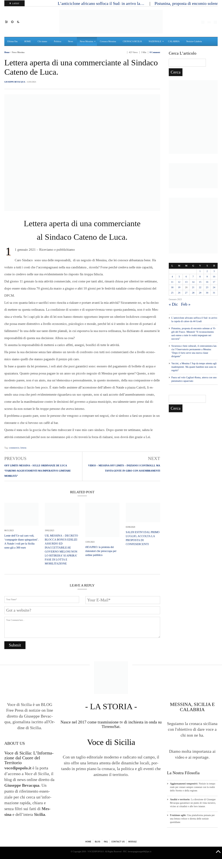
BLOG (97, 841)
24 (214, 287)
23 (207, 287)
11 (172, 282)
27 (186, 292)
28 (193, 292)
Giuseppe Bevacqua (14, 82)
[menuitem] (12, 41)
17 (214, 282)
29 (200, 292)
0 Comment (155, 52)
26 (179, 292)
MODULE (132, 841)
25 (172, 292)
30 (207, 292)
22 (200, 287)
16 (207, 282)
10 (214, 276)
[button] (8, 22)
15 (200, 282)
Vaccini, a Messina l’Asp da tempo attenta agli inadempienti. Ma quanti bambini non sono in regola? (194, 367)
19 (179, 287)
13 (186, 282)
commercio (14, 447)
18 (172, 287)
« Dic (173, 304)
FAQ (106, 841)
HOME (88, 841)
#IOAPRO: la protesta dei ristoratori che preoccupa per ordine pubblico (100, 551)
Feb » (185, 304)
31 (214, 292)
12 (179, 282)
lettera (23, 447)
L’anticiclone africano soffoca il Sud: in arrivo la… (101, 3)
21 (193, 287)
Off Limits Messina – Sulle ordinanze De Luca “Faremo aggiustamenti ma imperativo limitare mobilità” (37, 470)
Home (7, 52)
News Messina (18, 52)
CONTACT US (118, 841)
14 (193, 282)
